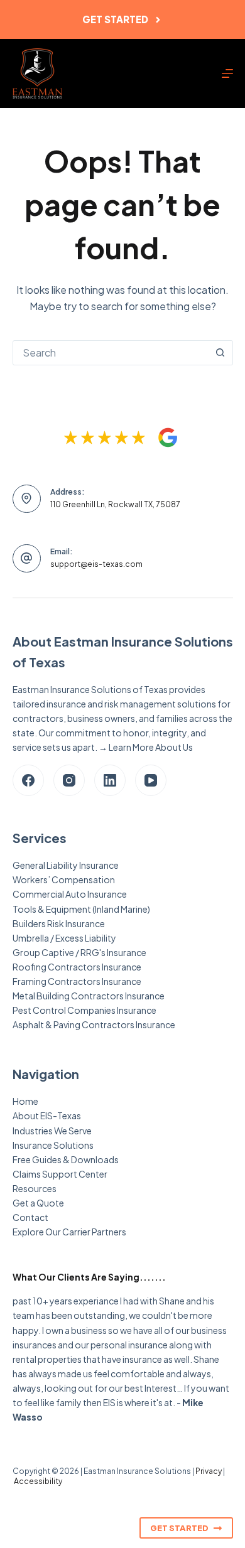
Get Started (115, 19)
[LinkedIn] (110, 780)
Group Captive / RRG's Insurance (79, 952)
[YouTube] (150, 780)
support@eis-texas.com (96, 564)
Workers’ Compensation (64, 879)
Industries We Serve (52, 1130)
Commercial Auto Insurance (70, 894)
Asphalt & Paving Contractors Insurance (94, 1024)
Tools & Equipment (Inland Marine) (81, 909)
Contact (30, 1217)
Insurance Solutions (53, 1145)
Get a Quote (38, 1202)
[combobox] (111, 352)
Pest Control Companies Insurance (84, 1010)
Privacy (208, 1471)
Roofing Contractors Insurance (77, 966)
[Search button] (220, 353)
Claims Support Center (60, 1174)
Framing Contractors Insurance (77, 981)
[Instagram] (69, 780)
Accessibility (38, 1481)
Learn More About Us (151, 747)
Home (25, 1101)
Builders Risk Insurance (59, 923)
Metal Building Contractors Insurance (89, 995)
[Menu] (227, 73)
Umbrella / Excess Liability (64, 937)
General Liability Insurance (66, 865)
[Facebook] (28, 780)
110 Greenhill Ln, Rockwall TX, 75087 (115, 504)
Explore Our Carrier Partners (69, 1231)
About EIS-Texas (47, 1115)
